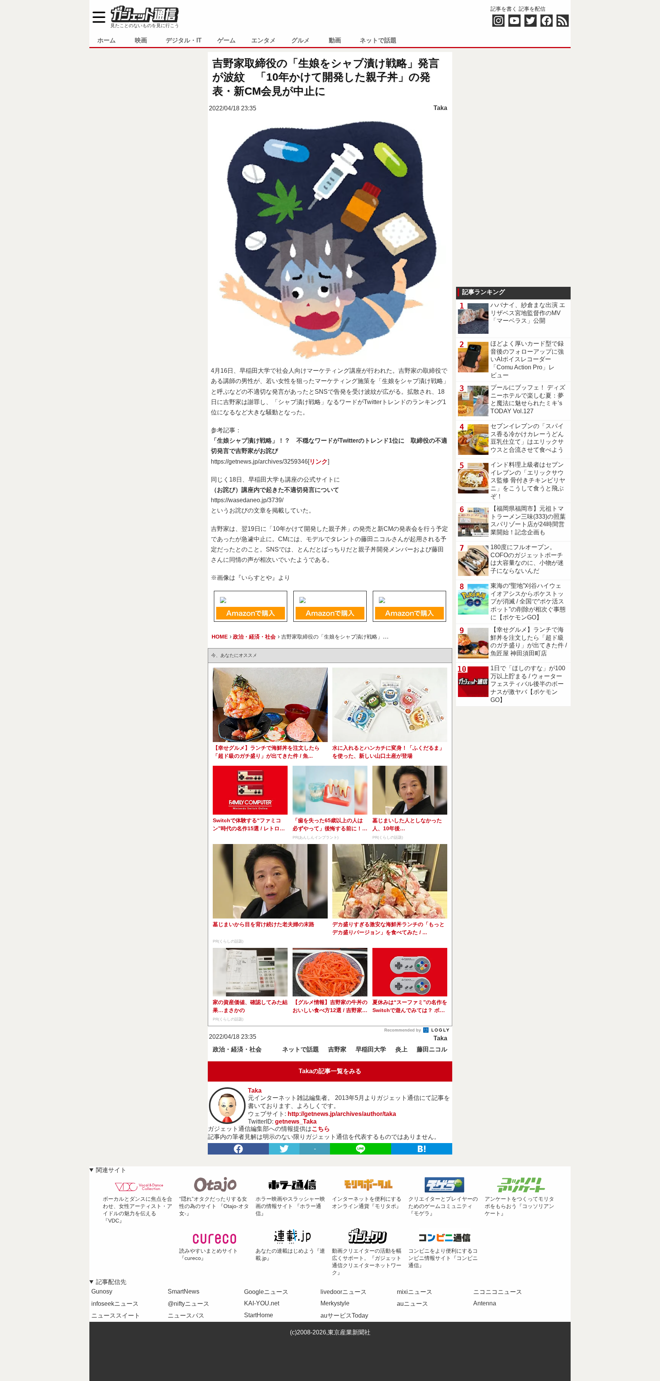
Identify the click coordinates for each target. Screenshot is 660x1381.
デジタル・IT (184, 40)
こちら (321, 1128)
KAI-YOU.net (261, 1303)
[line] (360, 1149)
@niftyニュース (188, 1303)
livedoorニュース (343, 1292)
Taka (440, 108)
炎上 (401, 1049)
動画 (335, 40)
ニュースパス (186, 1315)
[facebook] (238, 1149)
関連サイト (111, 1170)
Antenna (484, 1303)
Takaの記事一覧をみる (330, 1071)
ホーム (106, 40)
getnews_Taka (296, 1121)
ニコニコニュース (497, 1292)
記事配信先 (111, 1282)
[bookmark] (421, 1149)
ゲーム (226, 40)
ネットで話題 (378, 40)
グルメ (300, 40)
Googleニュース (266, 1292)
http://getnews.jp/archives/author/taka (342, 1114)
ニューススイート (115, 1315)
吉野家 (337, 1049)
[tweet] (284, 1149)
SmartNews (183, 1291)
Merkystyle (334, 1303)
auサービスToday (344, 1315)
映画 (141, 40)
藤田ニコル (432, 1049)
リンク (318, 461)
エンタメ (263, 40)
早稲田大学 (371, 1049)
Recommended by (403, 1030)
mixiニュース (414, 1292)
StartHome (258, 1315)
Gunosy (101, 1291)
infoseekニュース (115, 1303)
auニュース (412, 1303)
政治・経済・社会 (237, 1049)
